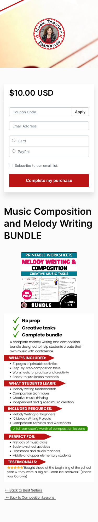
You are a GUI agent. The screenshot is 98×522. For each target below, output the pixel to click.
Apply (80, 111)
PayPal (23, 151)
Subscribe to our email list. (36, 165)
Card (21, 141)
